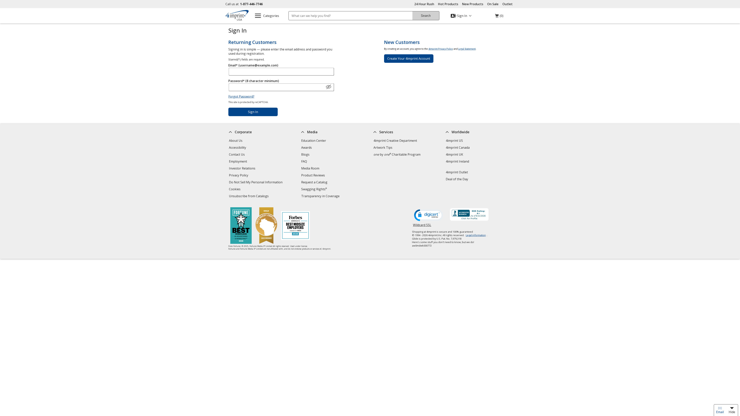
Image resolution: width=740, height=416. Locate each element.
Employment (238, 161)
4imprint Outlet (457, 172)
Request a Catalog (314, 182)
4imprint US (454, 140)
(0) (499, 17)
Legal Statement (467, 48)
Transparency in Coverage (321, 196)
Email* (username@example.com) (253, 65)
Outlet (508, 4)
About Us (235, 140)
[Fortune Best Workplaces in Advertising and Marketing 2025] (241, 226)
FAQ (304, 161)
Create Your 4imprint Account (408, 58)
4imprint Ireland (457, 161)
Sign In (253, 112)
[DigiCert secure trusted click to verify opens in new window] (428, 215)
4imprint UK (454, 154)
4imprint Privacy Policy (440, 48)
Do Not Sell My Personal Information (256, 182)
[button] (328, 87)
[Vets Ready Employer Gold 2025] (266, 226)
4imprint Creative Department (395, 140)
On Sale (493, 4)
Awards (306, 147)
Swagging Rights (314, 189)
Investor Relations (242, 168)
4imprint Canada (458, 147)
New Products (472, 4)
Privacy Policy (239, 175)
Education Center (313, 140)
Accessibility (237, 147)
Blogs (305, 154)
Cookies (235, 189)
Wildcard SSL (422, 226)
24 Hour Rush (424, 4)
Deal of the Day (457, 179)
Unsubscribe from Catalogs (249, 196)
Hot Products (448, 4)
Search (426, 15)
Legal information (476, 235)
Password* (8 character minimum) (253, 81)
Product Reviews (313, 175)
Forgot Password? (241, 96)
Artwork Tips (382, 147)
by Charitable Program (396, 154)
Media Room (310, 168)
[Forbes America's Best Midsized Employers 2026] (295, 226)
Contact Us (237, 154)
